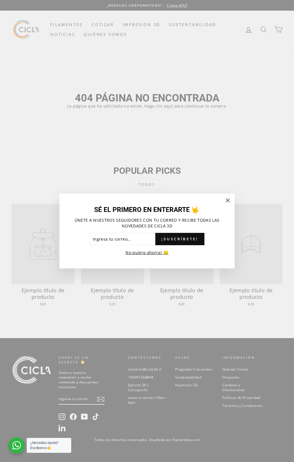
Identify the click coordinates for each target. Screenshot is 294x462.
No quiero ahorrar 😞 (147, 252)
